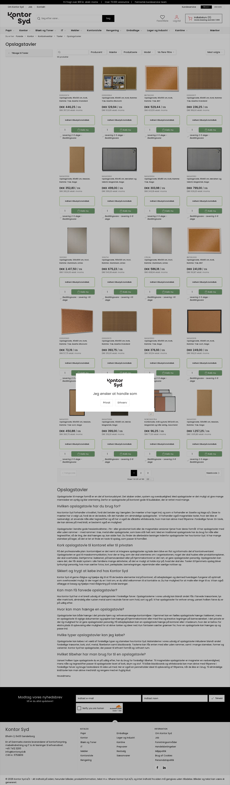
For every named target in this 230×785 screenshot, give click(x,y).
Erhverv (122, 402)
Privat (106, 402)
